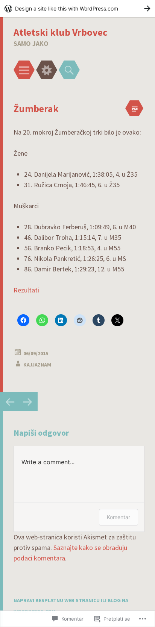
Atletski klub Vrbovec (60, 32)
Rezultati (26, 290)
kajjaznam (37, 364)
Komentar (118, 517)
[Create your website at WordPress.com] (77, 8)
